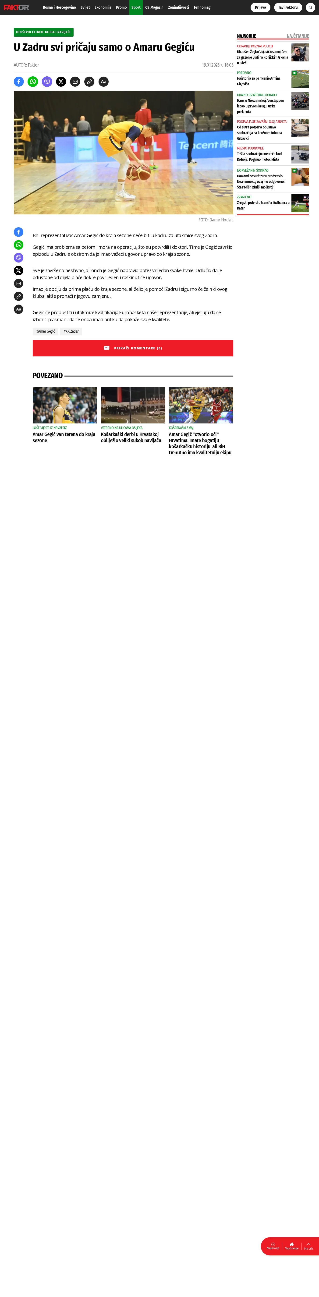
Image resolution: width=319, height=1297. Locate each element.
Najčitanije (292, 1248)
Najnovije (273, 1248)
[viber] (47, 81)
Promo (121, 7)
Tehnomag (202, 7)
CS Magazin (154, 7)
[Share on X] (61, 82)
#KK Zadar (71, 331)
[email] (75, 81)
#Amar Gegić (45, 331)
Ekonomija (103, 7)
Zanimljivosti (178, 7)
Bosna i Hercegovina (59, 7)
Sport (136, 7)
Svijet (85, 7)
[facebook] (19, 82)
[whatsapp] (33, 81)
